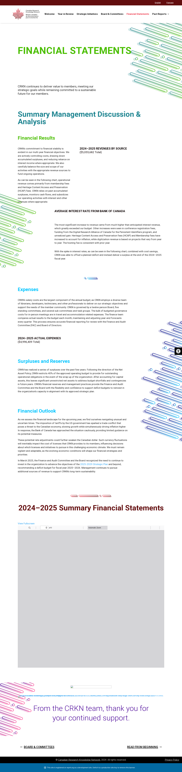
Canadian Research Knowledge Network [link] (79, 759)
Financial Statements (75, 51)
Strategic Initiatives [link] (87, 14)
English (158, 3)
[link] (178, 351)
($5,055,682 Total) (91, 152)
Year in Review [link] (66, 14)
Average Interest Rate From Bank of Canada (89, 211)
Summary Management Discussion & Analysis (79, 118)
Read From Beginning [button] (142, 747)
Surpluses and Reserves (44, 361)
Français (170, 3)
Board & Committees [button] (39, 747)
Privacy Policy (172, 759)
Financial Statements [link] (138, 14)
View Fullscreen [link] (26, 523)
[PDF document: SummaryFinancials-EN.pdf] (91, 596)
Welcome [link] (50, 14)
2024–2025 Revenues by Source (103, 148)
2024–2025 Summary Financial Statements (91, 508)
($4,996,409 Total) (29, 341)
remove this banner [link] (127, 767)
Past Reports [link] (159, 14)
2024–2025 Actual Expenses (39, 338)
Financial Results (36, 138)
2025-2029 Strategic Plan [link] (94, 464)
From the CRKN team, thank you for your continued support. (91, 713)
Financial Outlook (37, 411)
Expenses (28, 289)
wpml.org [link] (70, 767)
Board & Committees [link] (112, 14)
